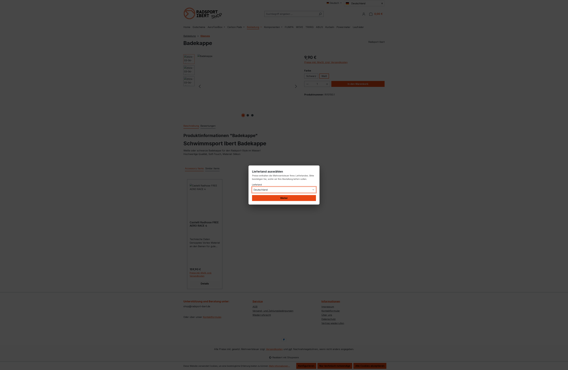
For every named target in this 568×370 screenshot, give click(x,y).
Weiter (284, 198)
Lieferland (257, 184)
